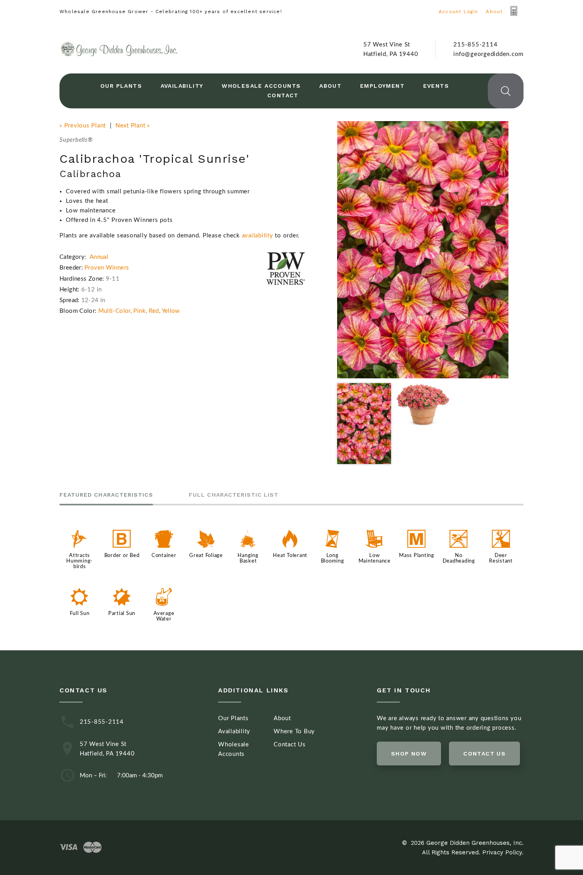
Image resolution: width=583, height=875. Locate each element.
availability (257, 236)
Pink (139, 311)
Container (164, 555)
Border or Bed (122, 555)
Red (154, 311)
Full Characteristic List (233, 495)
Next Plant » (132, 126)
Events (436, 86)
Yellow (171, 311)
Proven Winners (106, 268)
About (494, 11)
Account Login (458, 11)
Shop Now (409, 753)
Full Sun (80, 613)
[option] (422, 249)
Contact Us (290, 745)
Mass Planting (416, 555)
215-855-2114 (475, 45)
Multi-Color (114, 311)
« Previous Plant (82, 126)
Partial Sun (121, 613)
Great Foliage (206, 555)
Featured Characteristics (106, 495)
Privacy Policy (502, 852)
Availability (182, 86)
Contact (283, 95)
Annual (99, 257)
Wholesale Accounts (261, 86)
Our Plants (121, 86)
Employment (382, 86)
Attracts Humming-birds (79, 561)
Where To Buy (294, 731)
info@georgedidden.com (488, 54)
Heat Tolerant (290, 555)
